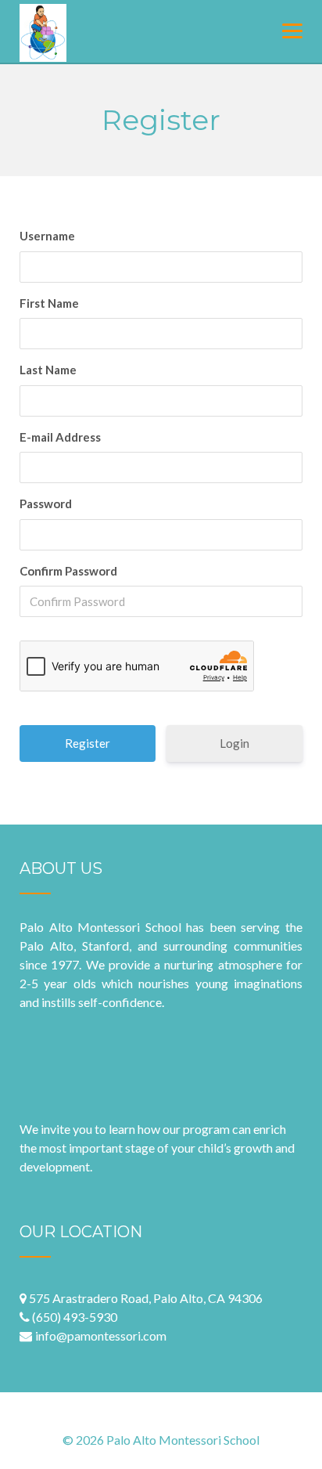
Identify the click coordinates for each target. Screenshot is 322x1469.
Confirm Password (68, 571)
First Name (49, 303)
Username (47, 236)
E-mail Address (60, 437)
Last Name (48, 370)
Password (46, 503)
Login (234, 743)
